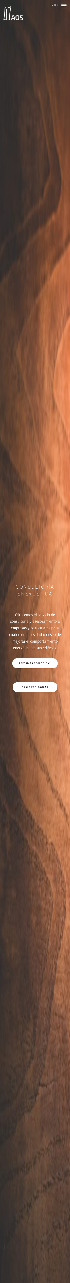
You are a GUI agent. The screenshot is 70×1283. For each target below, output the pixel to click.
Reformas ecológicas (35, 663)
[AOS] (13, 13)
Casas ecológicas (35, 687)
